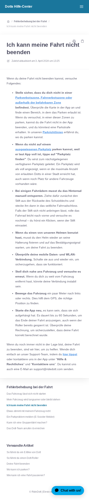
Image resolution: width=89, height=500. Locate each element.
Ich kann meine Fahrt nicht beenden (27, 26)
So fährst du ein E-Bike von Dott (24, 452)
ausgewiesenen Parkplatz (33, 149)
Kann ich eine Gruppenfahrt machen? (27, 422)
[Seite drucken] (74, 41)
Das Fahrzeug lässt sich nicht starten (26, 393)
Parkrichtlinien (53, 132)
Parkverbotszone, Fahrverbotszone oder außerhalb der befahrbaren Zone (43, 100)
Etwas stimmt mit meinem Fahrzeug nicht (29, 411)
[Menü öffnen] (81, 6)
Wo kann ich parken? (18, 469)
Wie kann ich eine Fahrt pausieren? (26, 475)
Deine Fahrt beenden (18, 463)
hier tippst (70, 354)
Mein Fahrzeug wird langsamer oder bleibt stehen (33, 399)
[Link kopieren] (82, 41)
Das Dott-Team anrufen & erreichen (26, 428)
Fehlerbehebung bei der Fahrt (30, 21)
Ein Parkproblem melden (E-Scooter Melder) (30, 416)
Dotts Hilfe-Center (18, 6)
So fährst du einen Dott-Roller (22, 458)
